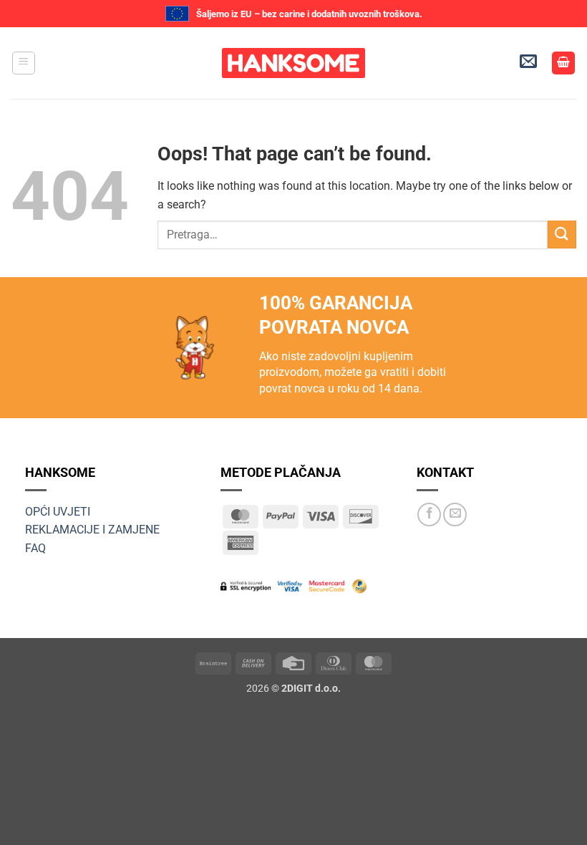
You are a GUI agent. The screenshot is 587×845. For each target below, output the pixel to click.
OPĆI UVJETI (57, 511)
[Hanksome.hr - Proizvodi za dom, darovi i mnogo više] (293, 63)
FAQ (35, 548)
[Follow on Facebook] (429, 514)
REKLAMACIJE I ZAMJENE (92, 529)
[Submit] (562, 234)
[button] (23, 63)
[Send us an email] (455, 514)
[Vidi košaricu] (563, 63)
